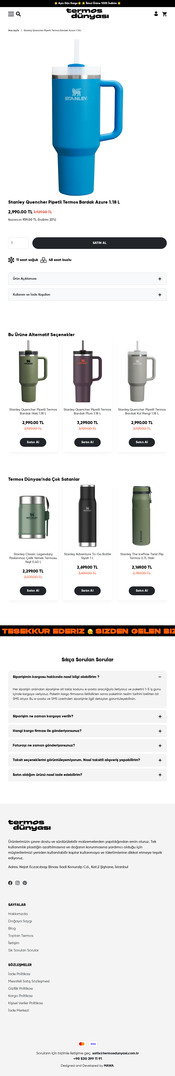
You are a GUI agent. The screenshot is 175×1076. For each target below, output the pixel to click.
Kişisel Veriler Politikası (25, 1003)
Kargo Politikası (20, 996)
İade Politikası (19, 974)
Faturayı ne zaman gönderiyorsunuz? (44, 745)
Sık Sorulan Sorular (23, 950)
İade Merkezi (18, 1010)
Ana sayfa (13, 30)
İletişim (13, 943)
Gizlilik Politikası (20, 989)
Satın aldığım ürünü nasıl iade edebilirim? (47, 775)
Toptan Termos (20, 936)
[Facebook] (10, 883)
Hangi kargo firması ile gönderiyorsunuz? (47, 731)
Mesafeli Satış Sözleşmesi (28, 981)
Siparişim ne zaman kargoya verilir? (43, 716)
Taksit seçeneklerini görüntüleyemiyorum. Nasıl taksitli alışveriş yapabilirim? (76, 760)
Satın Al (33, 442)
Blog (12, 928)
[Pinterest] (25, 883)
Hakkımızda (18, 914)
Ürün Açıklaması (24, 278)
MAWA (109, 1065)
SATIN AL (100, 243)
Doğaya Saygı (20, 921)
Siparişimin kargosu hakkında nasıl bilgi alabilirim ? (56, 677)
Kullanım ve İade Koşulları (31, 294)
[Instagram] (17, 883)
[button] (18, 14)
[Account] (156, 14)
